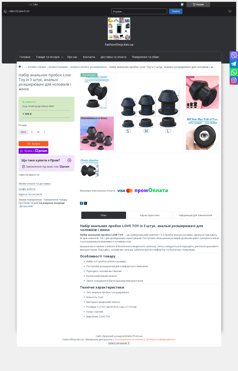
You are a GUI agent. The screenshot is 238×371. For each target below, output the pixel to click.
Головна (25, 57)
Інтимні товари (37, 67)
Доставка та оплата (113, 57)
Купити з (29, 150)
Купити (36, 143)
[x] (85, 204)
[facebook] (81, 204)
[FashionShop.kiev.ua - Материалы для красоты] (119, 28)
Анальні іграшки (58, 67)
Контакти (89, 57)
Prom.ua (137, 336)
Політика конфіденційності (161, 339)
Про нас (72, 57)
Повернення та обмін (145, 57)
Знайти (176, 11)
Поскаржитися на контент (129, 339)
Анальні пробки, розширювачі (88, 67)
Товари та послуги (48, 57)
